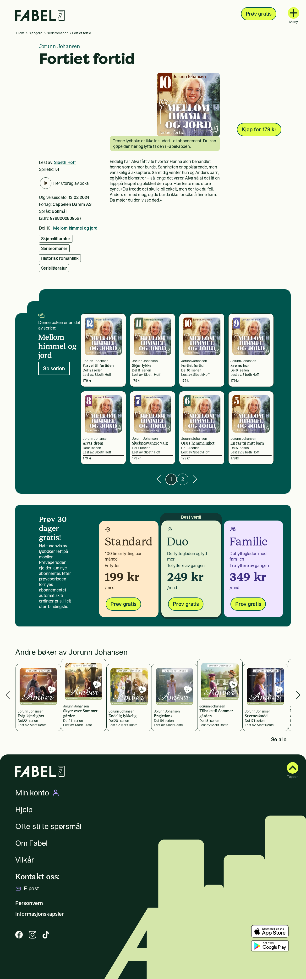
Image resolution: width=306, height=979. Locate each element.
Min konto (32, 792)
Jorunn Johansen (59, 46)
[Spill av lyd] (45, 183)
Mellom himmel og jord (75, 228)
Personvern (29, 903)
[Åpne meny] (293, 13)
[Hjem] (40, 15)
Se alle (278, 739)
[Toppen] (292, 768)
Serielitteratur (54, 268)
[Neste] (195, 479)
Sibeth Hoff (65, 162)
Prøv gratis (259, 13)
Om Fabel (31, 843)
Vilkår (24, 859)
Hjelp (24, 809)
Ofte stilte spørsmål (48, 826)
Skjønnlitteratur (55, 239)
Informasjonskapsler (39, 913)
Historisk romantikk (60, 258)
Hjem (20, 33)
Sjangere (35, 33)
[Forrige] (158, 479)
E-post (31, 888)
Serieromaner (57, 33)
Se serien (54, 368)
